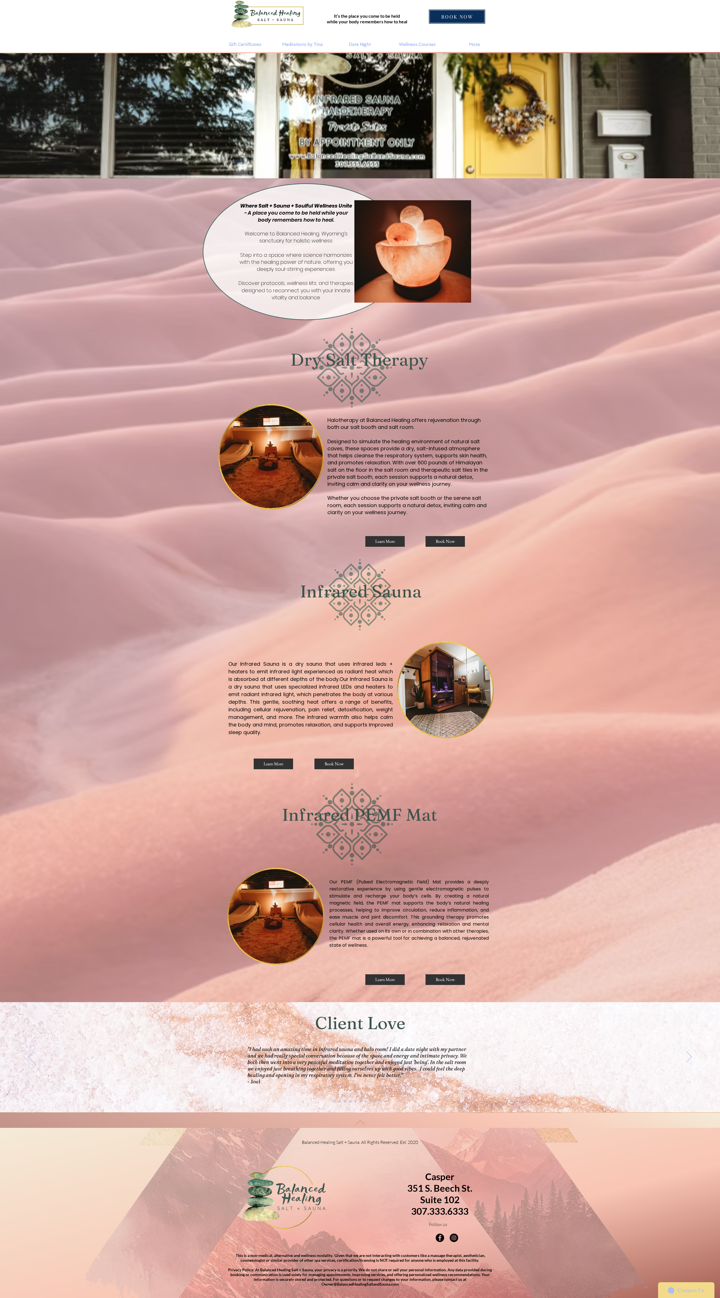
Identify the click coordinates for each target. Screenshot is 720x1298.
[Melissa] (376, 1101)
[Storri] (360, 1101)
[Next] (689, 1057)
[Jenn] (334, 1101)
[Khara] (339, 1101)
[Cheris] (355, 1101)
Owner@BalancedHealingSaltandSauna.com (360, 1284)
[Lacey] (349, 1101)
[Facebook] (440, 1238)
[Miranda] (365, 1101)
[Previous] (31, 1057)
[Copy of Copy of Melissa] (386, 1101)
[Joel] (344, 1101)
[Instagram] (454, 1238)
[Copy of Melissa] (381, 1101)
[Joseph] (371, 1101)
